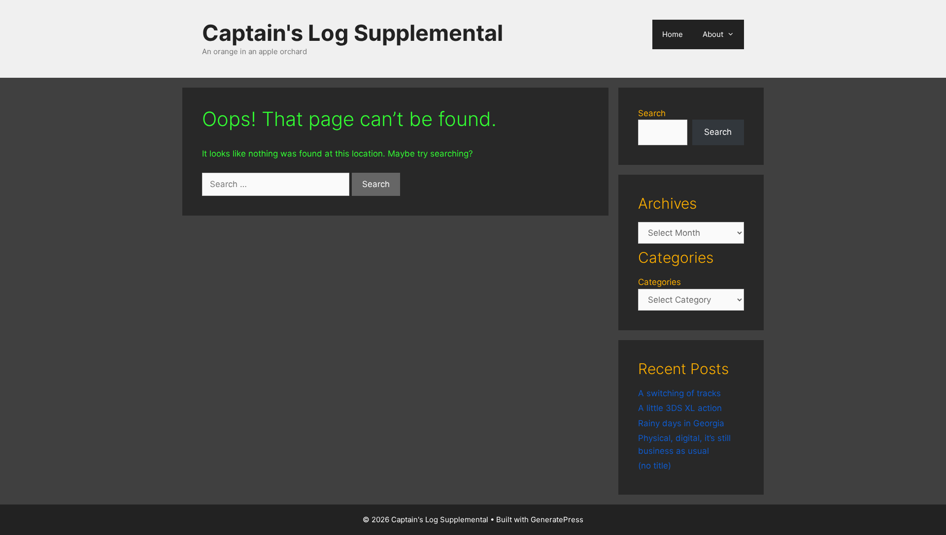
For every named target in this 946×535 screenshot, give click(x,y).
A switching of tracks (679, 393)
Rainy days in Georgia (681, 423)
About (713, 34)
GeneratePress (557, 519)
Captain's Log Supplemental (352, 32)
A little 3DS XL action (680, 408)
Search (652, 113)
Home (672, 34)
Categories (659, 282)
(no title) (654, 466)
